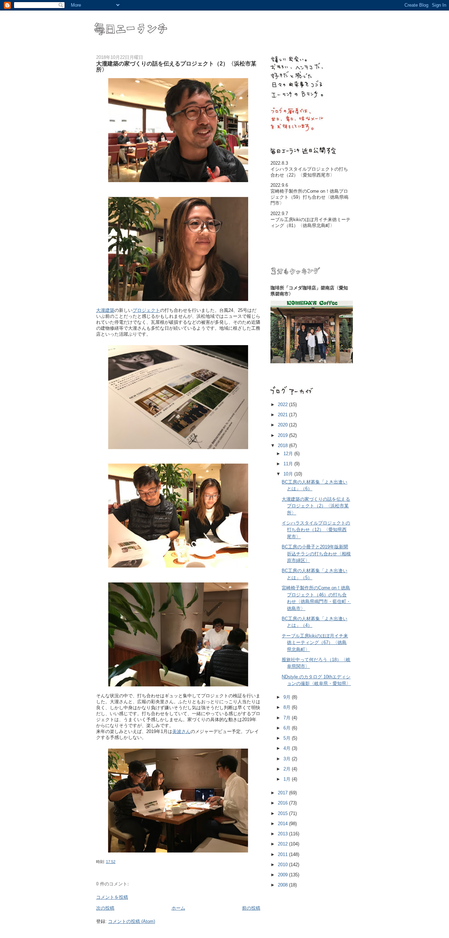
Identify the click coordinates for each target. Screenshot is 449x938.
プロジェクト (146, 310)
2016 (283, 803)
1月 (287, 779)
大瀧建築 (105, 310)
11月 (288, 463)
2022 (283, 404)
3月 (287, 758)
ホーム (178, 908)
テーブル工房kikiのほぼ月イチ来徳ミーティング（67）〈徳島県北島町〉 (315, 642)
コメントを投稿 (112, 897)
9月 (287, 697)
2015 (283, 813)
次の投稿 (105, 908)
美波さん (181, 731)
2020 (283, 424)
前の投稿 (251, 908)
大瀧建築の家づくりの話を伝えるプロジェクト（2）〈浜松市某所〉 (316, 506)
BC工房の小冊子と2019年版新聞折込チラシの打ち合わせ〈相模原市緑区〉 (316, 553)
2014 (283, 823)
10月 (288, 474)
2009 (283, 874)
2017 (283, 792)
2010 (283, 864)
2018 (283, 445)
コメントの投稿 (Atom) (131, 921)
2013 (283, 833)
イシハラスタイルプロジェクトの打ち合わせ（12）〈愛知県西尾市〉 (316, 529)
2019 (283, 435)
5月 (287, 738)
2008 (283, 885)
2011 (283, 854)
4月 (287, 748)
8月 (287, 707)
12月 (288, 453)
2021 (283, 414)
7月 (287, 717)
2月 (287, 769)
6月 (287, 728)
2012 (283, 844)
